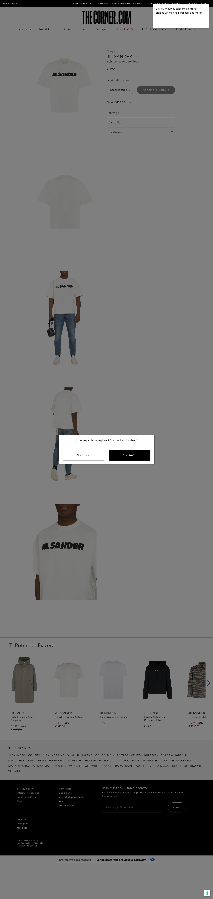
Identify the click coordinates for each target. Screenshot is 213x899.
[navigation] (10, 3)
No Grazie (83, 455)
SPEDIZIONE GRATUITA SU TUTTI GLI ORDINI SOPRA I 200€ (106, 3)
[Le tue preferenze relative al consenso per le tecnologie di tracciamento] (207, 893)
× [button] (206, 7)
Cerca (204, 3)
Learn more (167, 22)
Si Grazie (129, 455)
